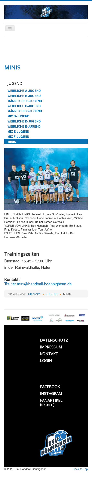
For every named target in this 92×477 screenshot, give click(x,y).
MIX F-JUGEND (18, 136)
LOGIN (46, 360)
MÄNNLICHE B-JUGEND (24, 101)
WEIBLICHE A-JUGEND (24, 90)
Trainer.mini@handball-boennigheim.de (38, 283)
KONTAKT (49, 353)
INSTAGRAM (51, 393)
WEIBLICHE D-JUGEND (24, 121)
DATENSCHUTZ (54, 340)
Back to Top (80, 469)
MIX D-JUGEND (18, 116)
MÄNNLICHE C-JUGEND (24, 111)
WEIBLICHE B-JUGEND (24, 96)
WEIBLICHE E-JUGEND (23, 126)
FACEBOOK (50, 386)
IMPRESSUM (51, 346)
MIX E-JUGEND (18, 131)
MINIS (11, 142)
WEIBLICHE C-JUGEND (24, 106)
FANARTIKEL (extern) (51, 402)
